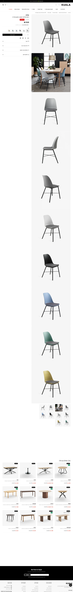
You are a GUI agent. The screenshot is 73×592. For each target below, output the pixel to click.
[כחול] (16, 30)
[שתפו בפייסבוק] (25, 38)
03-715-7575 (8, 585)
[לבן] (23, 30)
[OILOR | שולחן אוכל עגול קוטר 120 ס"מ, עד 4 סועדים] (63, 470)
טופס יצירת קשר (8, 588)
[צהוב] (9, 30)
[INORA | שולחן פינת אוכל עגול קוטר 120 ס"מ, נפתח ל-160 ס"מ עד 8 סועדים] (63, 494)
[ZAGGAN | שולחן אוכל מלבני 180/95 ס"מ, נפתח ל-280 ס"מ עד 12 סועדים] (28, 494)
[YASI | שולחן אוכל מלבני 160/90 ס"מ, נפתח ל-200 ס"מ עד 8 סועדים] (10, 470)
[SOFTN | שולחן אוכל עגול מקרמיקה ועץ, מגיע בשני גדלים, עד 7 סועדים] (45, 494)
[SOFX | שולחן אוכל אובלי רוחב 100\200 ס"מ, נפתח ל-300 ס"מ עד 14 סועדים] (10, 494)
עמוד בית (69, 12)
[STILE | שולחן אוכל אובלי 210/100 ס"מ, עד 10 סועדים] (45, 518)
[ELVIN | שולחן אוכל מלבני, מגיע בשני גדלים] (45, 470)
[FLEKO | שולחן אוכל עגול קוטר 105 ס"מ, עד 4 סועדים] (10, 518)
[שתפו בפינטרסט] (23, 38)
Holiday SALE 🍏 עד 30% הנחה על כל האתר (36, 1)
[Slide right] (3, 1)
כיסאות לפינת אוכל (55, 12)
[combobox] (34, 4)
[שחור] (20, 30)
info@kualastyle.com (7, 587)
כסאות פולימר (49, 12)
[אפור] (27, 30)
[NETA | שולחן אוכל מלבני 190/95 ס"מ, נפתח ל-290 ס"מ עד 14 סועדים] (28, 518)
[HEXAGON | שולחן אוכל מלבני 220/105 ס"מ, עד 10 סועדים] (63, 518)
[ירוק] (12, 30)
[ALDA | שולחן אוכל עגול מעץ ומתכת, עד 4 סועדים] (28, 470)
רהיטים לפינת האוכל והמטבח (63, 12)
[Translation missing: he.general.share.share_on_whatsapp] (20, 38)
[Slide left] (69, 1)
